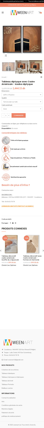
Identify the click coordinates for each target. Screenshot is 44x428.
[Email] (12, 223)
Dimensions (5, 91)
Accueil (4, 77)
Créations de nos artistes (10, 370)
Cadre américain (7, 105)
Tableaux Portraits (8, 384)
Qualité (4, 98)
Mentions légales (7, 409)
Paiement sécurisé (8, 412)
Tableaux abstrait (7, 381)
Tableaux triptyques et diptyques (13, 377)
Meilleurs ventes (7, 388)
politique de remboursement (11, 416)
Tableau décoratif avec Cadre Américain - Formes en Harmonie (32, 258)
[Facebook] (10, 223)
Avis (3, 401)
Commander (18, 115)
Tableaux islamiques (8, 373)
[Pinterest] (15, 223)
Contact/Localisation (9, 398)
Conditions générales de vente (12, 405)
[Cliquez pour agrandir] (6, 55)
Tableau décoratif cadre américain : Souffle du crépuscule (10, 258)
